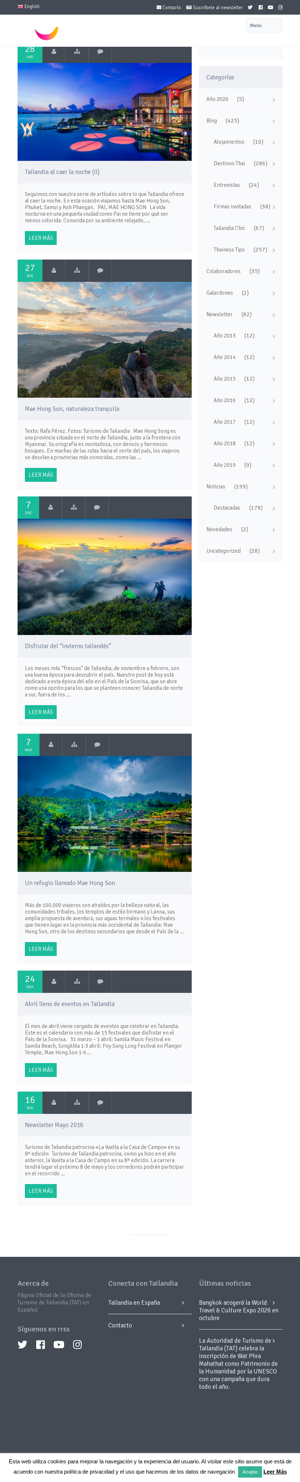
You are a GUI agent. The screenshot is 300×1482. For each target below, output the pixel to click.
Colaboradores (223, 271)
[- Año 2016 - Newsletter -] (77, 1103)
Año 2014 (225, 357)
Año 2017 (225, 422)
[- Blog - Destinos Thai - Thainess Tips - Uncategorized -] (73, 507)
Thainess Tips (229, 249)
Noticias (215, 486)
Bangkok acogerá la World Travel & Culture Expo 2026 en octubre (238, 1310)
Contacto (171, 8)
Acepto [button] (250, 1472)
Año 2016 (225, 400)
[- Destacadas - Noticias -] (77, 982)
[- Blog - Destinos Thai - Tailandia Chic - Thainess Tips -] (77, 52)
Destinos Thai (229, 163)
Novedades (219, 529)
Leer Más (275, 1471)
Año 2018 (225, 443)
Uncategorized (223, 551)
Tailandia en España (134, 1303)
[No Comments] (100, 52)
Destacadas (227, 507)
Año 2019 (225, 465)
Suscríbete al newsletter (217, 8)
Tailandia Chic (229, 228)
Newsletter (219, 314)
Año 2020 (217, 99)
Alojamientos (229, 142)
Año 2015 (225, 378)
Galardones (219, 293)
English (31, 7)
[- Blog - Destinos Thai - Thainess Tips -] (74, 745)
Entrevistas (227, 185)
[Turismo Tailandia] (53, 52)
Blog (211, 120)
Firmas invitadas (232, 206)
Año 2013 (225, 335)
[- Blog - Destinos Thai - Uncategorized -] (77, 270)
